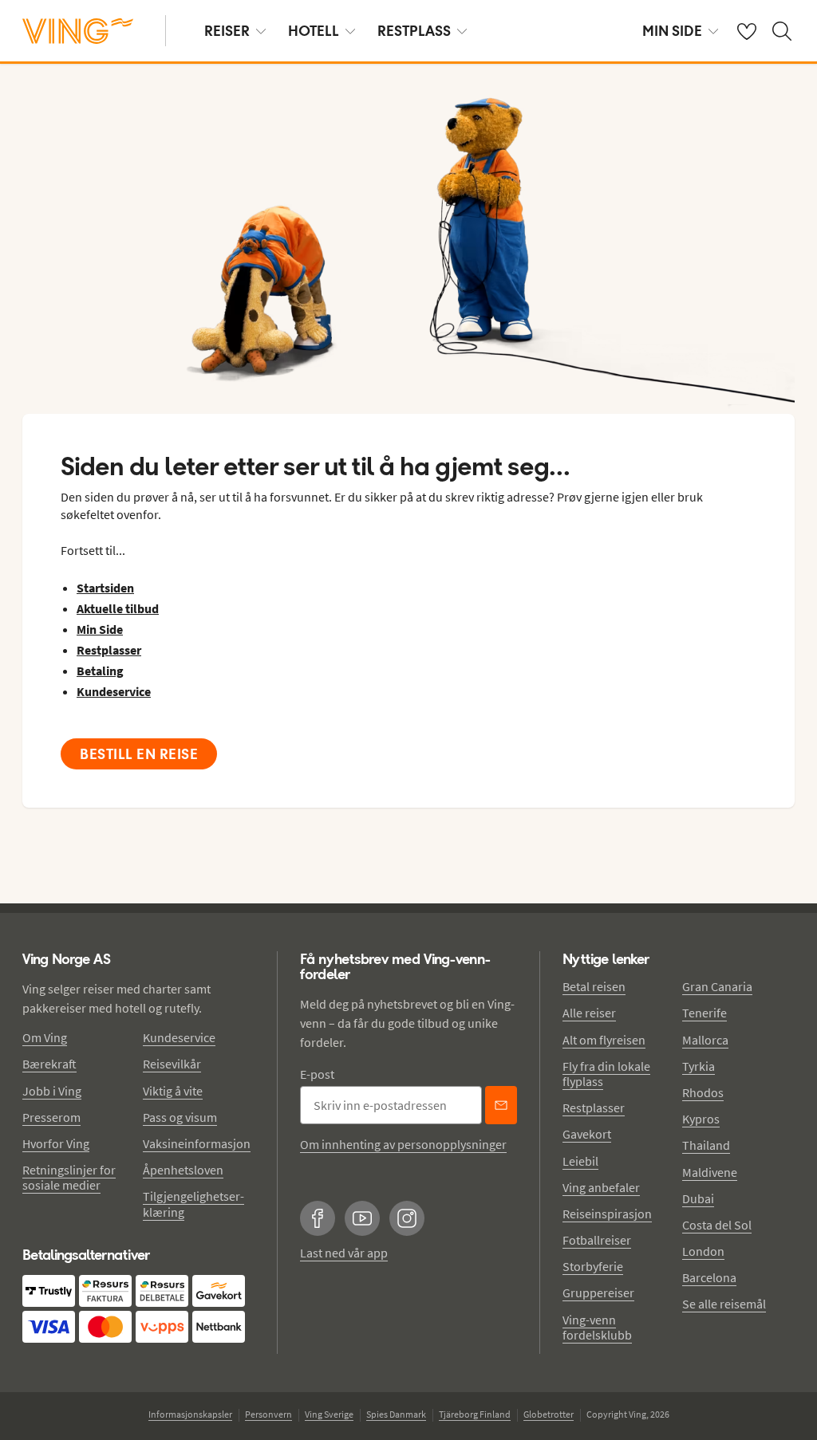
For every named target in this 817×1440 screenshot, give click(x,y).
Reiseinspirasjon (607, 1214)
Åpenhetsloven (183, 1170)
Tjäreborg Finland (475, 1414)
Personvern (268, 1414)
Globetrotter (548, 1414)
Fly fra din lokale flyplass (606, 1073)
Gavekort (586, 1134)
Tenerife (704, 1013)
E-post (317, 1074)
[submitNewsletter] (501, 1105)
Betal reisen (594, 986)
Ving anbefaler (601, 1187)
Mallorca (705, 1040)
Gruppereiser (598, 1292)
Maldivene (709, 1172)
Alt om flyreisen (603, 1040)
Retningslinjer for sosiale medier (69, 1177)
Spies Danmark (396, 1414)
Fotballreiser (596, 1240)
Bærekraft (49, 1064)
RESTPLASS (414, 31)
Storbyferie (592, 1266)
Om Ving (44, 1037)
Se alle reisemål (724, 1304)
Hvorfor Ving (55, 1143)
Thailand (706, 1145)
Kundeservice (179, 1037)
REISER (227, 31)
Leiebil (580, 1161)
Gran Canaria (717, 986)
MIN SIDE (672, 31)
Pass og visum (180, 1117)
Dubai (698, 1198)
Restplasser (593, 1107)
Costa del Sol (717, 1225)
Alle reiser (589, 1013)
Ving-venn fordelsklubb (597, 1327)
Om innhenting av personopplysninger (403, 1144)
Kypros (701, 1119)
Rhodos (703, 1092)
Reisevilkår (172, 1064)
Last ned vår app (344, 1253)
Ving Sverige (329, 1414)
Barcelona (709, 1277)
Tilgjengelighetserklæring (193, 1203)
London (703, 1251)
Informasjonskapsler (190, 1414)
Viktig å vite (173, 1091)
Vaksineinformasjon (197, 1143)
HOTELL (313, 31)
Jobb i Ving (51, 1091)
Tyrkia (698, 1066)
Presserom (51, 1117)
